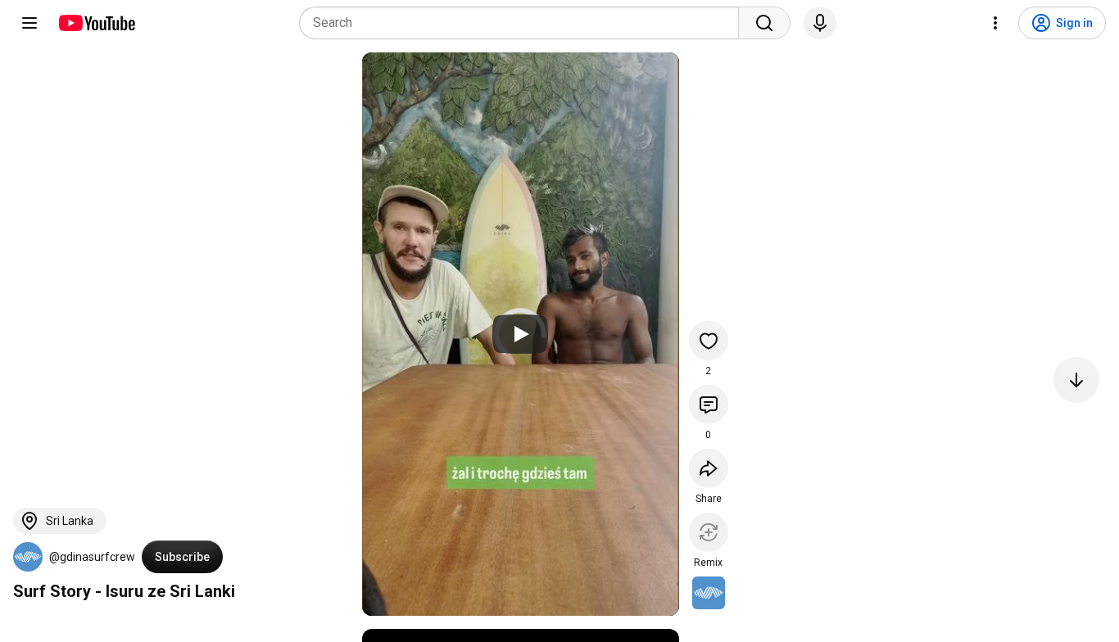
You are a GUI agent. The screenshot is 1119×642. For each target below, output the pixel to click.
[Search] (764, 23)
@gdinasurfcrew (92, 556)
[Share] (708, 468)
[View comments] (708, 404)
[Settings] (995, 23)
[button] (28, 557)
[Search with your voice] (820, 23)
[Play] (520, 334)
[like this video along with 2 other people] (708, 340)
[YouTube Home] (96, 23)
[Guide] (29, 23)
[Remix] (708, 532)
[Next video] (1076, 380)
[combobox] (524, 23)
